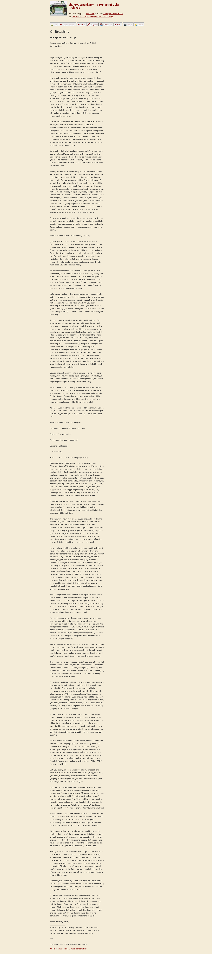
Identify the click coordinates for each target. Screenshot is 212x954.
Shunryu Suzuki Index (113, 13)
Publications (106, 25)
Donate (138, 25)
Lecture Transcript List (78, 949)
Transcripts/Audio (67, 25)
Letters (81, 25)
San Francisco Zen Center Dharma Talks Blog (92, 16)
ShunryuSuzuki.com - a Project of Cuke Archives (94, 6)
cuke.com (90, 13)
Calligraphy (92, 25)
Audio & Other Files (58, 949)
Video (117, 25)
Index (54, 25)
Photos (128, 25)
